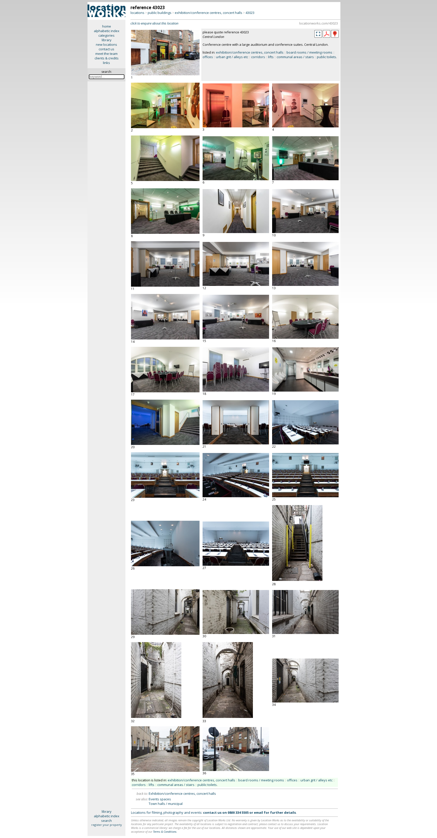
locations (137, 12)
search (106, 820)
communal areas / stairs (295, 57)
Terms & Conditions (165, 831)
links (106, 62)
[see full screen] (318, 34)
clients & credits (107, 58)
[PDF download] (326, 36)
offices (208, 57)
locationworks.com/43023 (318, 23)
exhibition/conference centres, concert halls (208, 12)
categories (106, 35)
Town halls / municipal (166, 803)
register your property (106, 825)
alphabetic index (106, 31)
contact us (106, 49)
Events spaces (160, 799)
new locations (106, 44)
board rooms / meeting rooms (309, 52)
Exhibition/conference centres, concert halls (182, 793)
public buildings (159, 12)
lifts (271, 57)
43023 (250, 12)
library (107, 40)
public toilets (326, 57)
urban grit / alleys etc (232, 57)
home (106, 26)
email (258, 812)
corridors (258, 57)
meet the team (106, 53)
